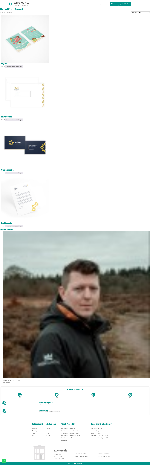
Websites (34, 428)
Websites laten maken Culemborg (70, 438)
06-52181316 (125, 4)
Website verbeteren (96, 428)
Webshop (114, 4)
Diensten (82, 4)
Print (33, 435)
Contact (105, 4)
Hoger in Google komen (97, 430)
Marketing (34, 430)
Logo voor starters (96, 433)
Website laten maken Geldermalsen (70, 435)
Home (76, 4)
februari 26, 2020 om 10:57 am (11, 380)
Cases (88, 4)
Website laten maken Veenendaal (70, 430)
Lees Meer (64, 440)
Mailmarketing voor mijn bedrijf (99, 435)
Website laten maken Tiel (68, 428)
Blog (99, 4)
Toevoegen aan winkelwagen (14, 66)
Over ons (93, 4)
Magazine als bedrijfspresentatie (100, 438)
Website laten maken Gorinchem (70, 433)
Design (33, 433)
